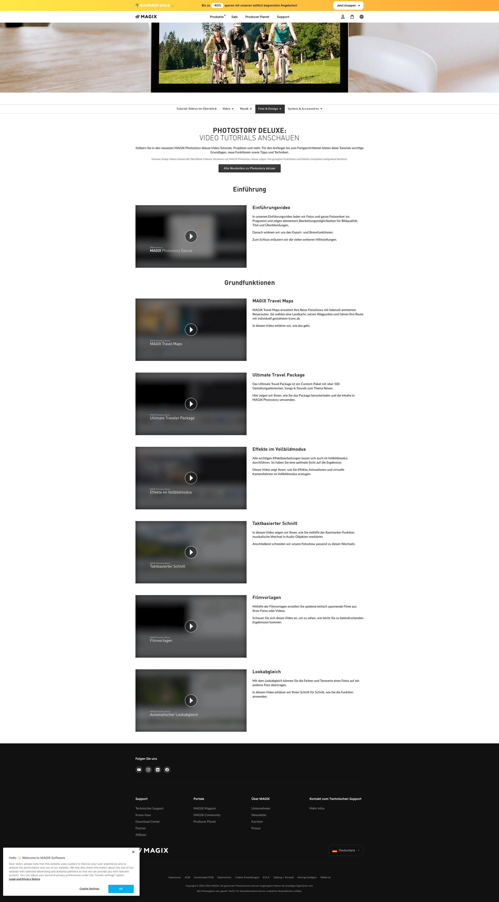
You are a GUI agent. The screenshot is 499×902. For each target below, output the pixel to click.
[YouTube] (138, 769)
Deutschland (347, 850)
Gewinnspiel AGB (203, 877)
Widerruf (325, 877)
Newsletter (258, 815)
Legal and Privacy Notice (24, 879)
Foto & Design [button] (268, 108)
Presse (255, 828)
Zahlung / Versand (283, 877)
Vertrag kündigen (307, 877)
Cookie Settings (89, 888)
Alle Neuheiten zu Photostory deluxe (249, 168)
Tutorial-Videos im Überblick (196, 108)
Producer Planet (205, 821)
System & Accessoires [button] (304, 108)
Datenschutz (224, 877)
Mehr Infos (317, 808)
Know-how (143, 815)
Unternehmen (260, 808)
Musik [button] (244, 108)
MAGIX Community (207, 815)
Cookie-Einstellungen (247, 877)
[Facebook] (167, 769)
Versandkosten (285, 891)
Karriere (257, 821)
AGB (187, 877)
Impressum (174, 877)
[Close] (133, 852)
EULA (266, 877)
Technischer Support (149, 808)
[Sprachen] (361, 17)
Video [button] (227, 108)
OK (121, 888)
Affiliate (140, 835)
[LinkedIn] (157, 769)
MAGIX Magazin (205, 808)
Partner (140, 828)
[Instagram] (148, 769)
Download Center (147, 821)
